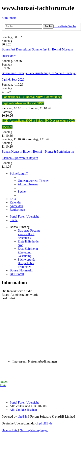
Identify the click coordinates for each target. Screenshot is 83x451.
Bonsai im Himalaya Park (18, 73)
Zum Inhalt (9, 18)
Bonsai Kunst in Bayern (17, 151)
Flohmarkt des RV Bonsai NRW (23, 97)
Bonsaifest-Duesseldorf (17, 49)
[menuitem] (33, 180)
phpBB (22, 416)
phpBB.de (45, 423)
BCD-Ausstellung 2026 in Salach (23, 120)
